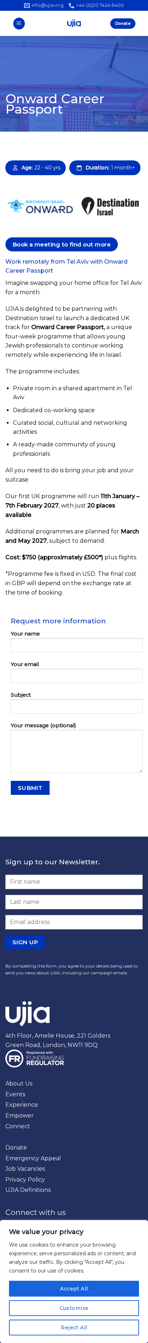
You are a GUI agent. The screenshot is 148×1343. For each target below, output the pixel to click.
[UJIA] (74, 23)
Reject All (74, 1327)
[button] (19, 23)
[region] (74, 1281)
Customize (74, 1308)
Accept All (74, 1288)
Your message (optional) (43, 725)
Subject (21, 695)
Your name (25, 633)
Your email (25, 664)
